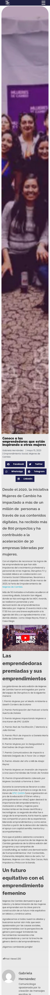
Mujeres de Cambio (12, 586)
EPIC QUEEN (18, 793)
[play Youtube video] (25, 638)
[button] (15, 464)
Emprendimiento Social (16, 453)
